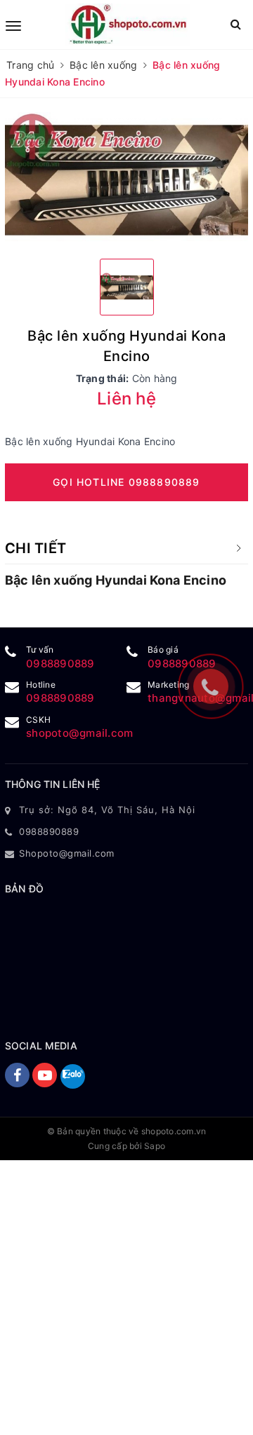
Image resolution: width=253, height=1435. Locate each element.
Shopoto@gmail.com (67, 853)
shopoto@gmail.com (79, 733)
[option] (126, 180)
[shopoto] (127, 25)
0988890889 (60, 663)
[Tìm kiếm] (235, 24)
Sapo (154, 1146)
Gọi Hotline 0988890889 (126, 482)
